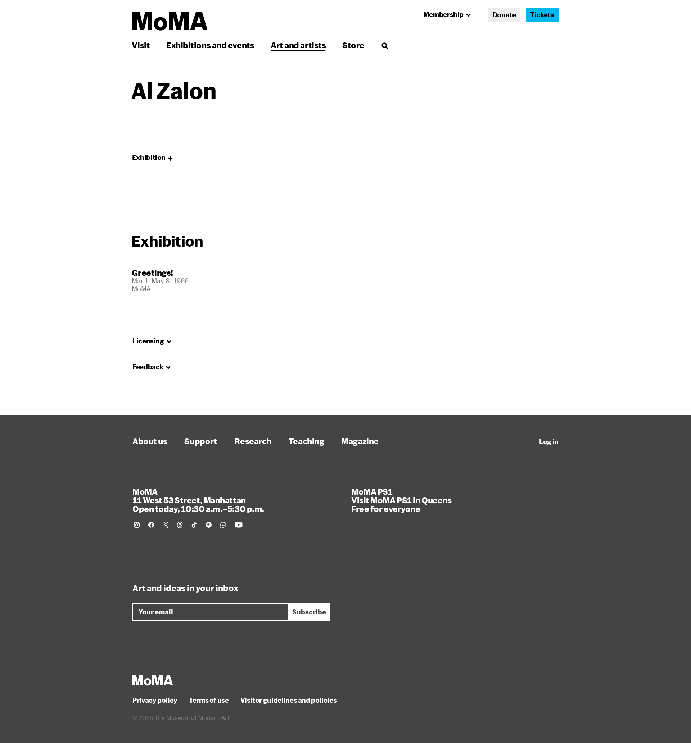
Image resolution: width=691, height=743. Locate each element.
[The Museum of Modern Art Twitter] (165, 525)
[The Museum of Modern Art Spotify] (209, 525)
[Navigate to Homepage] (170, 21)
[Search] (384, 45)
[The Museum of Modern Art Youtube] (238, 525)
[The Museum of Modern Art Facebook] (151, 525)
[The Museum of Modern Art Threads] (180, 525)
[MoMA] (153, 680)
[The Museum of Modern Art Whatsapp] (223, 525)
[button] (153, 157)
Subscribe (309, 612)
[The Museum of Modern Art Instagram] (137, 525)
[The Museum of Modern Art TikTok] (194, 525)
